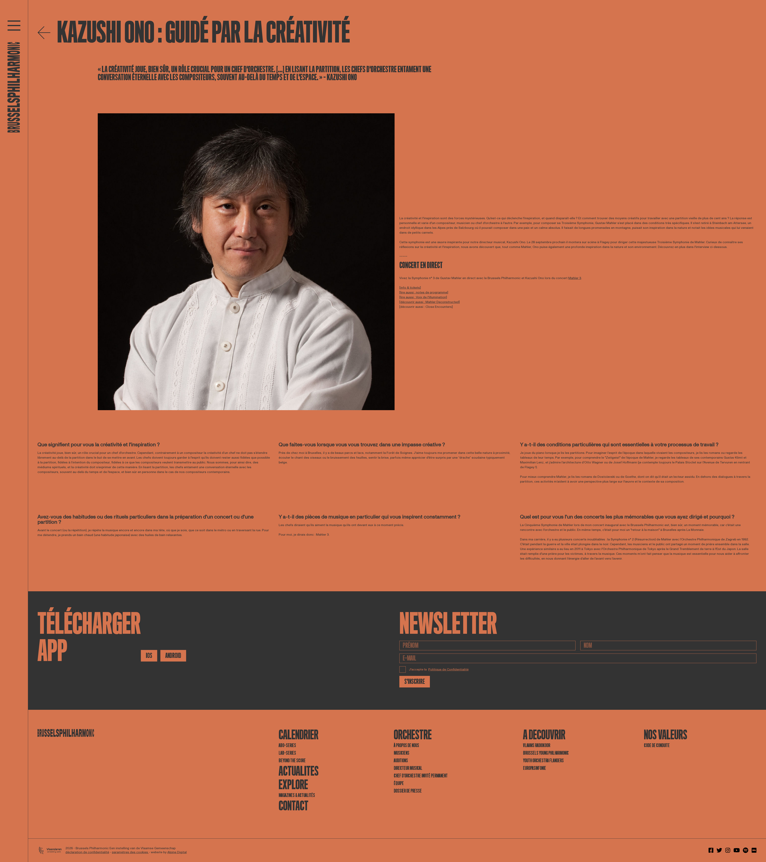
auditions (401, 760)
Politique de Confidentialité (448, 669)
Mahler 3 (574, 278)
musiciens (401, 753)
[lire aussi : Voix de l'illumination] (423, 297)
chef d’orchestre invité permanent (421, 776)
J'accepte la (439, 669)
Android (173, 656)
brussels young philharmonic (546, 753)
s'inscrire (414, 681)
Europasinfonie (534, 768)
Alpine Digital (177, 852)
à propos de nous (406, 745)
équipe (399, 783)
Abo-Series (287, 745)
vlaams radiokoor (536, 745)
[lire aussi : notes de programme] (423, 292)
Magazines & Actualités (297, 795)
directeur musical (408, 768)
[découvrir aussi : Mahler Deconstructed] (429, 302)
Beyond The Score (292, 760)
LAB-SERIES (287, 753)
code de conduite (657, 745)
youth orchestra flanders (543, 760)
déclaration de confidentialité (87, 852)
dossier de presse (408, 791)
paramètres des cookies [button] (130, 852)
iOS (149, 656)
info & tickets (410, 287)
